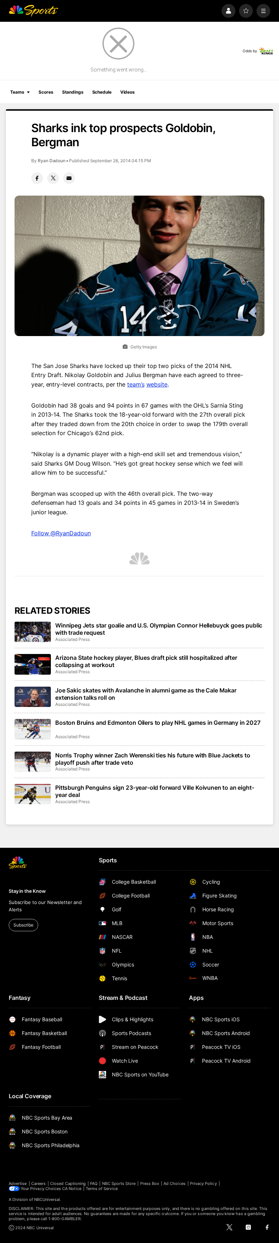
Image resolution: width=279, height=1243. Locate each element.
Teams (17, 92)
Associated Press (72, 639)
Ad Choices (174, 1183)
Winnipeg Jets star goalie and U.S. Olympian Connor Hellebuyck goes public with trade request (158, 629)
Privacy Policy (203, 1183)
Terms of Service (102, 1188)
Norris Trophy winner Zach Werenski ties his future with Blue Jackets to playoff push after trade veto (152, 759)
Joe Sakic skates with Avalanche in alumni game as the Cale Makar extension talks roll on (145, 694)
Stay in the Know (27, 891)
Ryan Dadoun (51, 160)
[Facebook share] (37, 178)
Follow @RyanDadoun (61, 533)
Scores (46, 92)
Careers (38, 1183)
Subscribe (23, 925)
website (156, 384)
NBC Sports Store (119, 1183)
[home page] (33, 11)
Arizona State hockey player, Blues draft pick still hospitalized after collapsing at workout (146, 661)
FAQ (93, 1183)
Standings (73, 92)
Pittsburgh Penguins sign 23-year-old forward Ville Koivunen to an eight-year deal (154, 791)
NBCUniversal (47, 1199)
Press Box (149, 1183)
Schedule (102, 92)
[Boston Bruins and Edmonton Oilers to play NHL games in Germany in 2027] (33, 729)
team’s (136, 384)
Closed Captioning (68, 1183)
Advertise (18, 1183)
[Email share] (69, 178)
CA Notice (71, 1188)
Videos (127, 92)
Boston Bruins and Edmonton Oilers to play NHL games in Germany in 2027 (157, 722)
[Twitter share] (53, 178)
